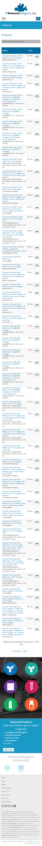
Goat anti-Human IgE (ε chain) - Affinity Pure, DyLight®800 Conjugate (12, 149)
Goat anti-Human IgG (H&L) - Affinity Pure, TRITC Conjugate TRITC (12, 531)
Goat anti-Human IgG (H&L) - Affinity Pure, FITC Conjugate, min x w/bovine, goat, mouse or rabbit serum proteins (13, 417)
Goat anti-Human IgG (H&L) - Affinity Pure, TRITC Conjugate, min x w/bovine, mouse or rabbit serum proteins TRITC (13, 562)
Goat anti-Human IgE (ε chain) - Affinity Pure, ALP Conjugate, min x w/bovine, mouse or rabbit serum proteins (13, 67)
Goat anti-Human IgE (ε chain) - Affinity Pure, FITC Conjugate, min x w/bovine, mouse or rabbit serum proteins (13, 174)
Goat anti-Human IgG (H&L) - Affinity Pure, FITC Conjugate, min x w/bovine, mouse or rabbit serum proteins (13, 433)
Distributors (6, 795)
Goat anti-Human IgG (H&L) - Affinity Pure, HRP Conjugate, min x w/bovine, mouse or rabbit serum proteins (14, 482)
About (4, 784)
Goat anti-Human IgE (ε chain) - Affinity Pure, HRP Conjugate (12, 188)
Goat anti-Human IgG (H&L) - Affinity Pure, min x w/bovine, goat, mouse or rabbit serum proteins (13, 503)
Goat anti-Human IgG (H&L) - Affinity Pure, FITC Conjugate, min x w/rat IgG (13, 448)
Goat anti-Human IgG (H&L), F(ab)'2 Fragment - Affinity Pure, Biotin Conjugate (12, 621)
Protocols (5, 798)
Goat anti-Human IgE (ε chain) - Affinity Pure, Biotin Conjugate (12, 77)
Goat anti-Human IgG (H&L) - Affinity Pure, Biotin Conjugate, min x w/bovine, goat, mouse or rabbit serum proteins (14, 295)
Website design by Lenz (32, 843)
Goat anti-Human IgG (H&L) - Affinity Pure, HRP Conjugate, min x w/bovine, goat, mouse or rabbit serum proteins (14, 471)
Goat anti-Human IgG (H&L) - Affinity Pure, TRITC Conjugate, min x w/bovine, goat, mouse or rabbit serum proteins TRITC (12, 546)
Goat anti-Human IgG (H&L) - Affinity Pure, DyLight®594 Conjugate (12, 352)
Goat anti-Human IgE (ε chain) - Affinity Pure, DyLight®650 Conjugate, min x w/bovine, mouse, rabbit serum (12, 136)
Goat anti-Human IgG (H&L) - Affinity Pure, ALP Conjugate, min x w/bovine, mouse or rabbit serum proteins (13, 275)
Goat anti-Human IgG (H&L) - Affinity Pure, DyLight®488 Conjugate (12, 328)
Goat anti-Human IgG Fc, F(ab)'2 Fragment (21, 727)
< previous (16, 651)
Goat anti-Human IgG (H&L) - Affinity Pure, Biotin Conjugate (12, 285)
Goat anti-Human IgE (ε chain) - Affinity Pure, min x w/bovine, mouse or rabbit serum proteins (12, 209)
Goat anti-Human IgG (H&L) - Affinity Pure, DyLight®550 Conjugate (12, 340)
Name (5, 50)
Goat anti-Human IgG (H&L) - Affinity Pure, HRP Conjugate (12, 461)
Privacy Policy (6, 788)
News (3, 781)
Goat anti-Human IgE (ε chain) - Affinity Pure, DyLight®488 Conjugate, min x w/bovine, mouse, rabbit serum (12, 98)
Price (30, 50)
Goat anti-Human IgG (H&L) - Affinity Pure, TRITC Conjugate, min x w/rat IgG (12, 577)
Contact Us (5, 791)
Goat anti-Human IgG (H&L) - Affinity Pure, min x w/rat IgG (12, 522)
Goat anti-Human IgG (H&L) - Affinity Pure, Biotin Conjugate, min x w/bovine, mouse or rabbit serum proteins (14, 307)
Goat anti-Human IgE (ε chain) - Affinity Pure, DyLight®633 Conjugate (12, 111)
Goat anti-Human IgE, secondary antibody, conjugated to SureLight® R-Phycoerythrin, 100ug (14, 249)
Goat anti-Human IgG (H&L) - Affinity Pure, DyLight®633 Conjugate (12, 364)
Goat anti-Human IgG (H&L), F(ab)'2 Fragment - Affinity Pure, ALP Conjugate (12, 599)
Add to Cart (8, 750)
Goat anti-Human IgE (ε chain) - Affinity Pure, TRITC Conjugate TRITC (12, 219)
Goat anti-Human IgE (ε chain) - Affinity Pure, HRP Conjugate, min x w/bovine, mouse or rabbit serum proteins (14, 198)
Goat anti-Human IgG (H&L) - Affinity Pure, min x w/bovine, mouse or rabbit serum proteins (12, 513)
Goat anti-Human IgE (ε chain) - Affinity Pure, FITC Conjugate (12, 160)
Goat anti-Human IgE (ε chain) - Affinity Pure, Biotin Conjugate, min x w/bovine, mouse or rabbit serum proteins (14, 86)
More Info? (7, 743)
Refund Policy (6, 802)
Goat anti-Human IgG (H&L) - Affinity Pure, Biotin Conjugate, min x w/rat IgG (14, 318)
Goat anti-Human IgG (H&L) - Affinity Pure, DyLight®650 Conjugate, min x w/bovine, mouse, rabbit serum (12, 377)
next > (25, 651)
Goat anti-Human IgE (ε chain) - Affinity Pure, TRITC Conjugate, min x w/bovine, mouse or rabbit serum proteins (13, 234)
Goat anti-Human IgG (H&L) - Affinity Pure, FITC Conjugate (12, 403)
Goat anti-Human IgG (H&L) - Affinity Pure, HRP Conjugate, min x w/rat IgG (14, 493)
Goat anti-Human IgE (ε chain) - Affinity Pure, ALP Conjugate (12, 57)
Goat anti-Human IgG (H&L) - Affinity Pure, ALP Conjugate (12, 266)
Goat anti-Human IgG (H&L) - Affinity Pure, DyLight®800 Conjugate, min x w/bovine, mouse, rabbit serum (12, 391)
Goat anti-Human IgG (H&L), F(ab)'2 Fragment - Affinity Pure (12, 590)
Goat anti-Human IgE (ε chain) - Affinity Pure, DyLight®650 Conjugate (12, 123)
